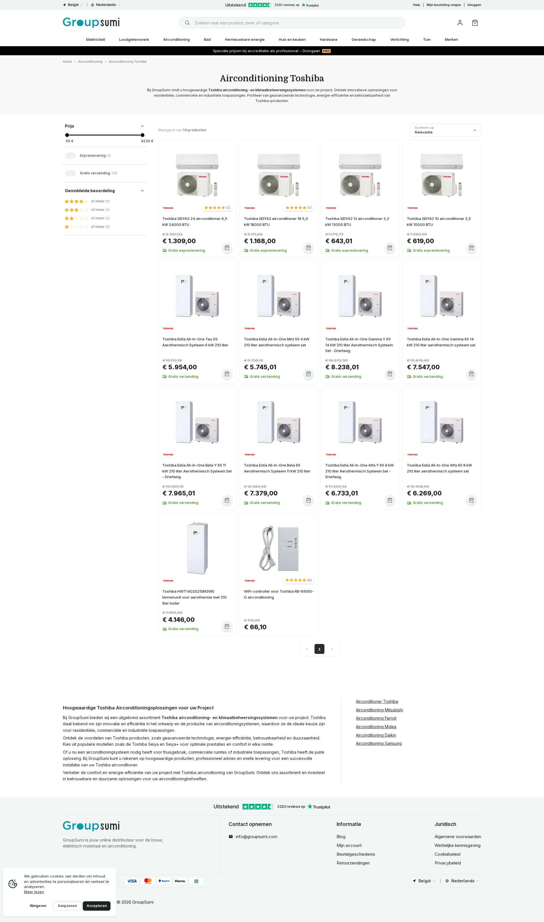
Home (67, 61)
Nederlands (106, 5)
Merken (451, 39)
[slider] (67, 135)
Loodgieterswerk (134, 39)
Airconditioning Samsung (379, 743)
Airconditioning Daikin (376, 735)
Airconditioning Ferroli (376, 718)
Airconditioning (176, 39)
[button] (217, 207)
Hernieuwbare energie (245, 39)
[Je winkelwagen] (475, 23)
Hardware (328, 39)
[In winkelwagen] (227, 248)
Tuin (427, 39)
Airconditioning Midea (376, 726)
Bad (207, 39)
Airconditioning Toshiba (127, 61)
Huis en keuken (292, 39)
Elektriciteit (95, 39)
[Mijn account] (460, 23)
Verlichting (399, 39)
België (73, 5)
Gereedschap (364, 39)
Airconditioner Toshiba (377, 701)
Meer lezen (34, 891)
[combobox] (292, 23)
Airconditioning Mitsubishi (379, 709)
